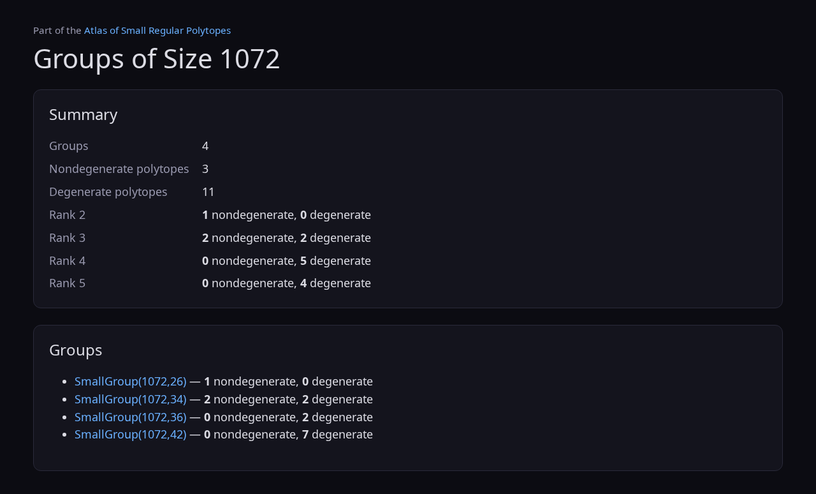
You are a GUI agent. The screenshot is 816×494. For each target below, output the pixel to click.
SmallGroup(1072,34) (130, 399)
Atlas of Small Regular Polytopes (157, 30)
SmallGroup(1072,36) (130, 416)
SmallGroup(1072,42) (130, 434)
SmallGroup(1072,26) (130, 381)
